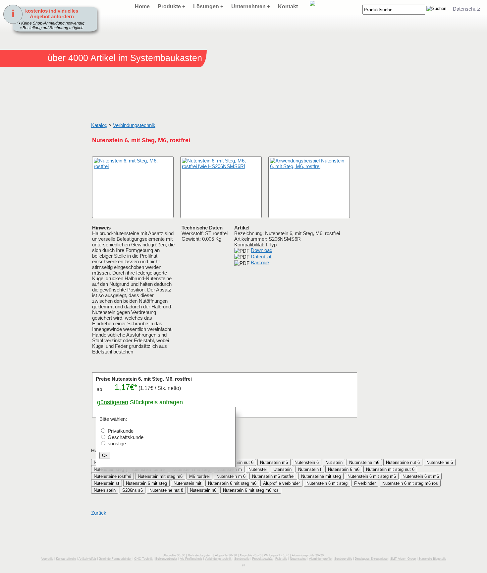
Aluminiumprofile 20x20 (308, 555)
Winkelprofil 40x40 (276, 555)
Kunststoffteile (66, 558)
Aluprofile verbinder (281, 483)
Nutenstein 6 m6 (343, 469)
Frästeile (281, 558)
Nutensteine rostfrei (112, 476)
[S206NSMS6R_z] (99, 211)
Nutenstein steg (109, 469)
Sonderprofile (343, 558)
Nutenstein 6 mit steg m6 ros (410, 483)
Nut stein (334, 462)
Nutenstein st (106, 483)
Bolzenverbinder (166, 558)
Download (261, 250)
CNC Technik (143, 558)
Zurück (98, 513)
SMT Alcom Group (403, 558)
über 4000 (68, 58)
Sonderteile (241, 558)
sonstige (117, 443)
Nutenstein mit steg (191, 469)
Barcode (260, 262)
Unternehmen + (250, 6)
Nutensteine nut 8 (166, 490)
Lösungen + (208, 6)
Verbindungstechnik (134, 125)
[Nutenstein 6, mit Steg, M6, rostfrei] (133, 187)
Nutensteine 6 (439, 462)
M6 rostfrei (199, 476)
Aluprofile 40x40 (250, 555)
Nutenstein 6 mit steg (146, 483)
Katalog (99, 125)
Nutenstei (257, 469)
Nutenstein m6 (274, 462)
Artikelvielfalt (87, 558)
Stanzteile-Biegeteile (432, 558)
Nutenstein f (309, 469)
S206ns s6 (132, 490)
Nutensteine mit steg (321, 476)
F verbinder (365, 483)
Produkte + (171, 6)
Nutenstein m (229, 469)
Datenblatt (262, 256)
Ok (105, 455)
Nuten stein (105, 490)
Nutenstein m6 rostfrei (273, 476)
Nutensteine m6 (364, 462)
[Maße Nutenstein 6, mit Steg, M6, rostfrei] (221, 187)
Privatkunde (121, 431)
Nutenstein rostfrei (148, 469)
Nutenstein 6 (307, 462)
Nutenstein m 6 (230, 476)
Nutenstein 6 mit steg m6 (372, 476)
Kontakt (288, 6)
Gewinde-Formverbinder (115, 558)
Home (142, 6)
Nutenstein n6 (203, 490)
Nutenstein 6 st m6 (421, 476)
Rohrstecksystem (200, 555)
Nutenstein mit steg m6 (160, 476)
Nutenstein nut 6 (237, 462)
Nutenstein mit (187, 483)
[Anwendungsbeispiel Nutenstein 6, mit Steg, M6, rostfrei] (309, 187)
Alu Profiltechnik (191, 558)
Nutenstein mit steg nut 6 (390, 469)
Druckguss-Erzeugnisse (371, 558)
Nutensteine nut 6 (403, 462)
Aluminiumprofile (320, 558)
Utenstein (282, 469)
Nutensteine (298, 558)
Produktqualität (262, 558)
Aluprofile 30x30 (174, 555)
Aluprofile (47, 558)
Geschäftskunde (125, 437)
